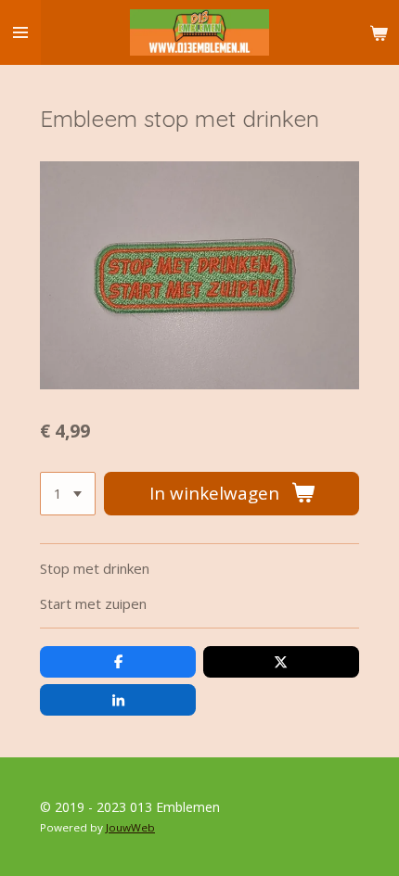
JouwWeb (130, 827)
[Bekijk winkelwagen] (378, 32)
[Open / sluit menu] (20, 32)
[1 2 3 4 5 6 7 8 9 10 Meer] (68, 493)
